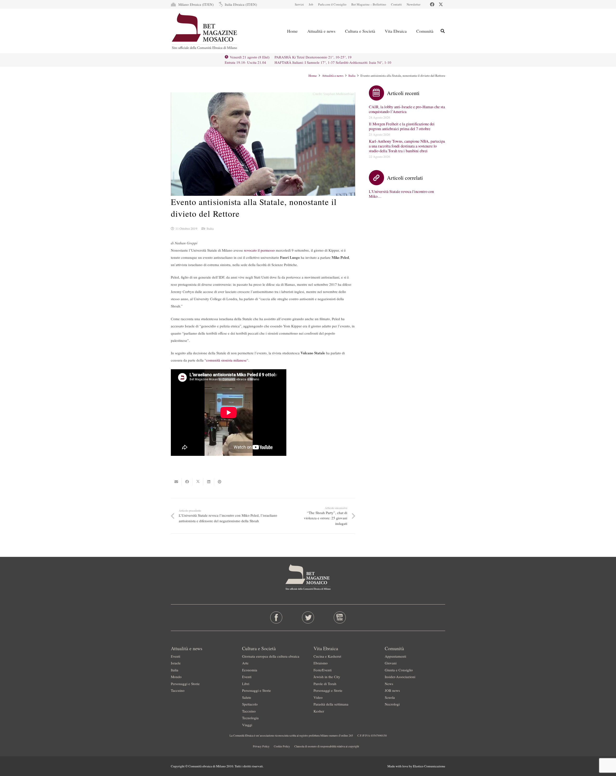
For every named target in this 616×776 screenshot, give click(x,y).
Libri (245, 683)
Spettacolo (250, 704)
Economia (249, 670)
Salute (246, 697)
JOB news (392, 690)
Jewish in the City (327, 676)
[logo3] (205, 31)
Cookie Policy (282, 746)
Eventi (175, 656)
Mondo (176, 676)
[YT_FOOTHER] (339, 617)
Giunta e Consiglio (399, 670)
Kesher (319, 711)
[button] (442, 31)
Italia (210, 228)
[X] (440, 4)
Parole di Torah (325, 683)
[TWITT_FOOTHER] (308, 617)
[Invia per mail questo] (176, 481)
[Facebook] (432, 4)
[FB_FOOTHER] (276, 617)
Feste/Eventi (323, 670)
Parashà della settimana (331, 704)
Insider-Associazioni (400, 676)
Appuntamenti (395, 656)
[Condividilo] (187, 481)
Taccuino (178, 690)
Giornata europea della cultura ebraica (270, 656)
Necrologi (392, 704)
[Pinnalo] (219, 481)
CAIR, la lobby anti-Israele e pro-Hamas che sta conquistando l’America (407, 109)
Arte (245, 663)
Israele (176, 663)
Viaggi (247, 724)
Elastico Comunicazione (429, 766)
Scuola (390, 697)
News (389, 683)
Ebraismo (321, 663)
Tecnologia (250, 717)
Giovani (391, 663)
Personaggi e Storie (185, 683)
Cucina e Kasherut (327, 656)
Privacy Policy (261, 746)
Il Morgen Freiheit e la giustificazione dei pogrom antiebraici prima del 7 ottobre (402, 126)
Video (318, 697)
